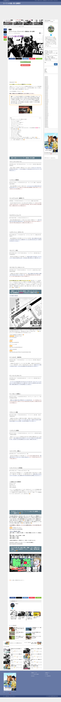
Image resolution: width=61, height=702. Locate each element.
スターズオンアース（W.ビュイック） (18, 126)
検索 (45, 62)
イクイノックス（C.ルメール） (17, 120)
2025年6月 (46, 92)
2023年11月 (46, 114)
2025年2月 (46, 97)
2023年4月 (46, 122)
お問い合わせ (45, 0)
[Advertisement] (30, 12)
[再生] (10, 328)
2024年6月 (46, 106)
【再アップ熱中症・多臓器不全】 (50, 57)
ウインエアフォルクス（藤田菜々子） (18, 122)
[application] (25, 313)
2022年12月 (46, 127)
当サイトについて (40, 0)
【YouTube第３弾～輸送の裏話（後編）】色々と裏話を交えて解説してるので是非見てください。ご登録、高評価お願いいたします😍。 (25, 139)
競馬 (45, 70)
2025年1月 (46, 98)
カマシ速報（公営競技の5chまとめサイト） (18, 580)
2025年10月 (46, 88)
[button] (25, 313)
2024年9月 (46, 103)
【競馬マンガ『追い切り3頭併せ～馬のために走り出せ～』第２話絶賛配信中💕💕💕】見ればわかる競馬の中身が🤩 (25, 128)
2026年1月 (46, 84)
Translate (51, 21)
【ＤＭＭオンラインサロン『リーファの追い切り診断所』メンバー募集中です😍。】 (24, 137)
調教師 (46, 71)
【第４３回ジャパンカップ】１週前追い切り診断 (18, 119)
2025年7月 (46, 91)
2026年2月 (46, 83)
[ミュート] (38, 328)
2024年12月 (46, 99)
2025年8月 (46, 90)
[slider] (25, 328)
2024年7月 (46, 105)
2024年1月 (46, 112)
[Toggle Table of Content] (39, 118)
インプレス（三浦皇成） (16, 121)
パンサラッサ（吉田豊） (16, 134)
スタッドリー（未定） (15, 125)
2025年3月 (46, 96)
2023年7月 (46, 119)
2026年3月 (46, 82)
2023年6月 (46, 120)
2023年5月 (46, 121)
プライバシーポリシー (50, 0)
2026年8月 (46, 76)
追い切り (10, 29)
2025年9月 (46, 89)
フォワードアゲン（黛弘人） (16, 135)
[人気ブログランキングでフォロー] (25, 62)
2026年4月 (46, 81)
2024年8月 (46, 104)
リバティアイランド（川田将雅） (17, 136)
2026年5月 (46, 80)
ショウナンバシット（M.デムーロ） (17, 124)
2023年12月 (46, 113)
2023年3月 (46, 123)
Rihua (17, 603)
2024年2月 (46, 111)
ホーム (36, 0)
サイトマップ (55, 0)
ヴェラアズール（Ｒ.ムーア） (16, 123)
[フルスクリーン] (40, 328)
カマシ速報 (46, 674)
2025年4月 (46, 95)
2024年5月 (46, 107)
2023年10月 (46, 115)
